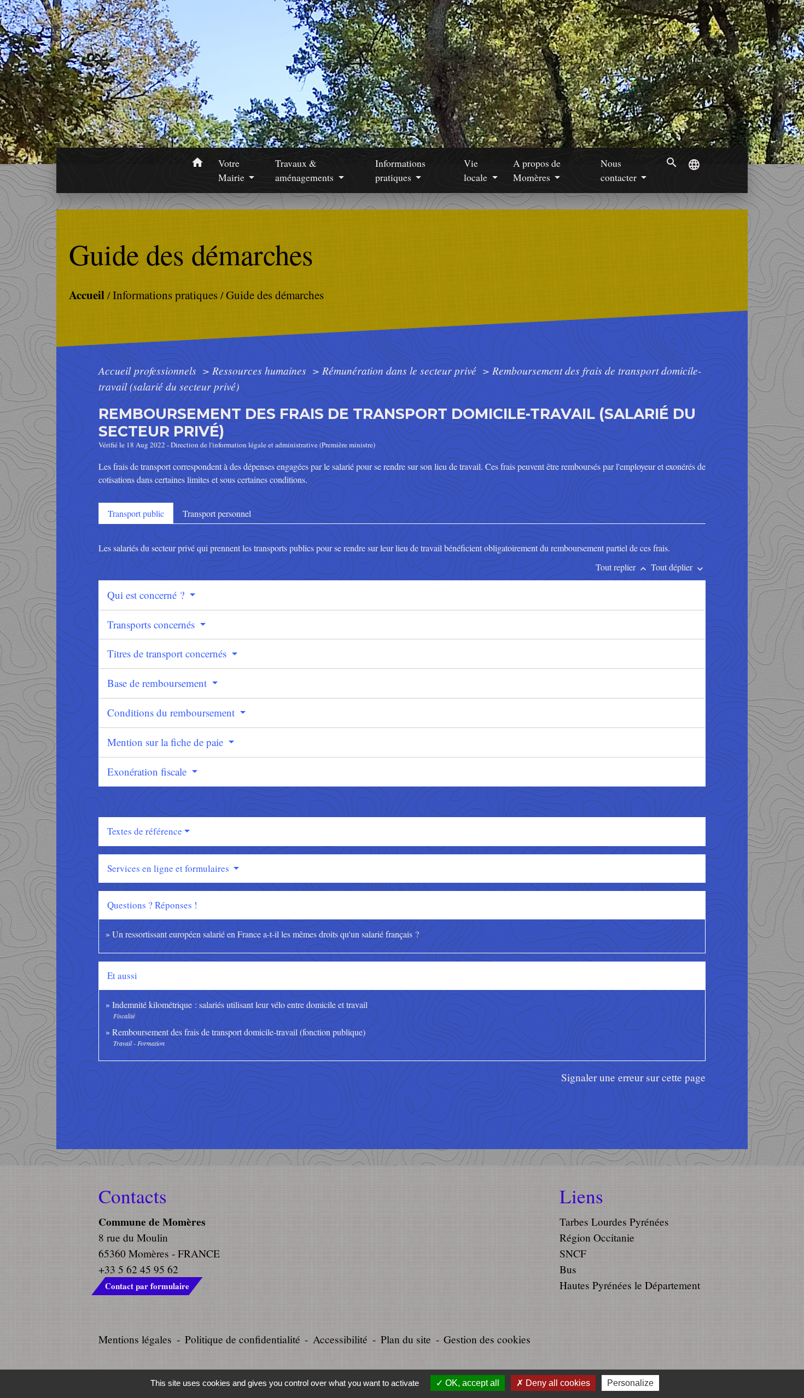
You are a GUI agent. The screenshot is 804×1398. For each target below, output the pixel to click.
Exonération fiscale (148, 771)
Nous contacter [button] (620, 170)
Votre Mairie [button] (232, 170)
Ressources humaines (260, 370)
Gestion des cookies (487, 1339)
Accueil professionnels (148, 370)
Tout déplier (678, 567)
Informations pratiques (165, 294)
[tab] (135, 513)
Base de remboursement (158, 683)
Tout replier (622, 567)
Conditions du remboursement (172, 712)
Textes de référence (144, 831)
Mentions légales (135, 1339)
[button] (197, 164)
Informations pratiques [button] (400, 170)
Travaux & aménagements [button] (305, 170)
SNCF (573, 1253)
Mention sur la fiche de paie (166, 742)
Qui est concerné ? (147, 595)
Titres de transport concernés (168, 653)
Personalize (630, 1383)
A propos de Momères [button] (537, 170)
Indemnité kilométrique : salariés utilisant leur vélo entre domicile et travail (240, 1004)
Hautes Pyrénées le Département (630, 1285)
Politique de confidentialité (242, 1339)
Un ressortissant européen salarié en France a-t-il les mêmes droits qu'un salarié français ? (265, 934)
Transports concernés (152, 624)
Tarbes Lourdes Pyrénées (614, 1221)
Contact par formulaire (147, 1286)
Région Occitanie (597, 1237)
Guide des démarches (275, 294)
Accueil (86, 294)
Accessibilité (340, 1339)
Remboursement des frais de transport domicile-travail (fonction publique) (238, 1032)
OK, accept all (471, 1383)
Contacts (132, 1196)
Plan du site (406, 1339)
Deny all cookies (556, 1383)
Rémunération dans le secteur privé (400, 370)
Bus (568, 1269)
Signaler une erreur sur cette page (633, 1077)
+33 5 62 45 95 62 (138, 1269)
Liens (581, 1196)
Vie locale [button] (477, 170)
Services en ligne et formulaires (169, 868)
